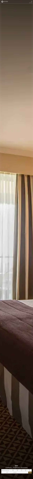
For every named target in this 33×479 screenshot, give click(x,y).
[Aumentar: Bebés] (30, 470)
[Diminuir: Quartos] (6, 472)
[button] (31, 1)
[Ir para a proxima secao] (16, 476)
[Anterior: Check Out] (16, 470)
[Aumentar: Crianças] (26, 470)
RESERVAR (30, 472)
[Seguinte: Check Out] (18, 470)
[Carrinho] (31, 2)
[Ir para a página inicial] (4, 2)
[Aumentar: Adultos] (22, 470)
